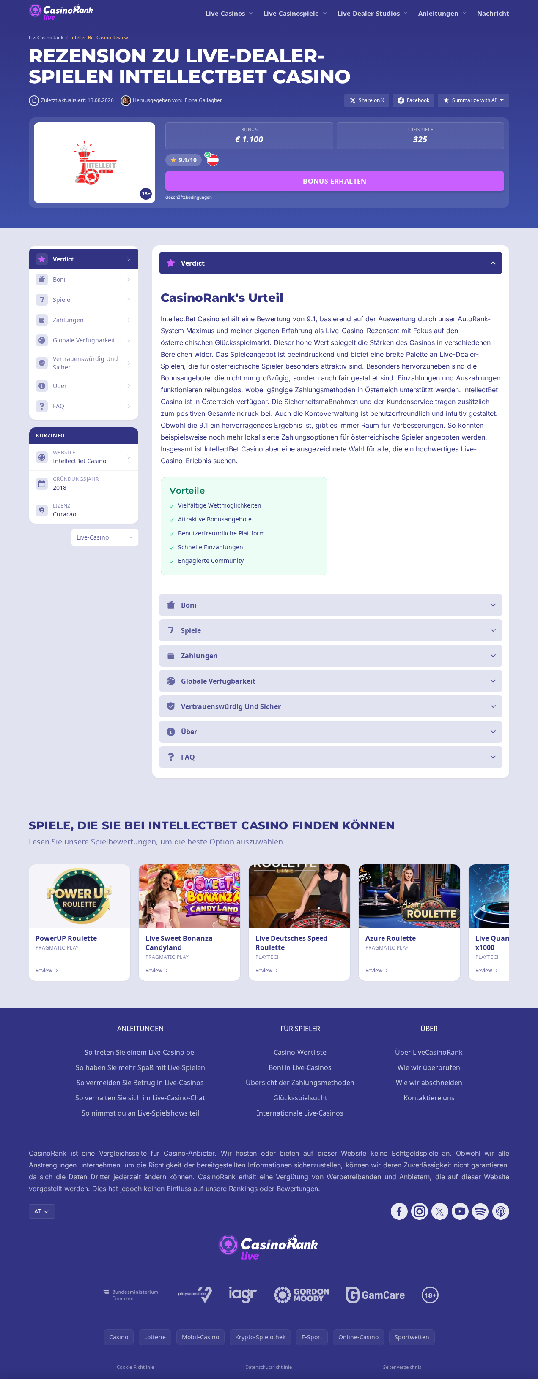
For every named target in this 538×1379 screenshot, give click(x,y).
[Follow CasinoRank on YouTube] (460, 1211)
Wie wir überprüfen (429, 1067)
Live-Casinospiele (291, 13)
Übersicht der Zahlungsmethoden (300, 1082)
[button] (330, 263)
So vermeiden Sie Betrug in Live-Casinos (140, 1082)
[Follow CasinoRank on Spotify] (480, 1211)
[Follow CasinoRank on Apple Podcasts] (500, 1211)
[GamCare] (375, 1295)
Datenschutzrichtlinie (268, 1367)
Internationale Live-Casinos (300, 1113)
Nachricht (493, 13)
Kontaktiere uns (429, 1097)
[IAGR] (243, 1295)
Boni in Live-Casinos (300, 1067)
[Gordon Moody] (301, 1295)
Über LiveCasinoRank (429, 1052)
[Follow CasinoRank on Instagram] (419, 1211)
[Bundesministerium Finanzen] (131, 1295)
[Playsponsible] (195, 1295)
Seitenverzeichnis (402, 1367)
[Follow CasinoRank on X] (439, 1211)
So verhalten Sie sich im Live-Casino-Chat (140, 1097)
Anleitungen (438, 13)
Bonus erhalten (335, 181)
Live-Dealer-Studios (369, 13)
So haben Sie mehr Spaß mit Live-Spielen (140, 1067)
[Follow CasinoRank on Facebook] (399, 1211)
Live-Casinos (225, 13)
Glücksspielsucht (300, 1097)
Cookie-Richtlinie (135, 1367)
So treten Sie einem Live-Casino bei (140, 1052)
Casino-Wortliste (300, 1052)
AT (37, 1211)
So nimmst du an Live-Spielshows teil (140, 1113)
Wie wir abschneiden (429, 1082)
